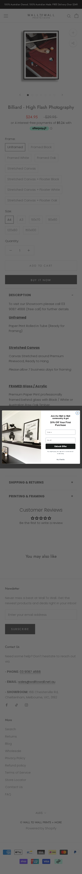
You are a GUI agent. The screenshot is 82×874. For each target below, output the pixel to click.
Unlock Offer (60, 446)
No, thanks (61, 459)
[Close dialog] (77, 413)
